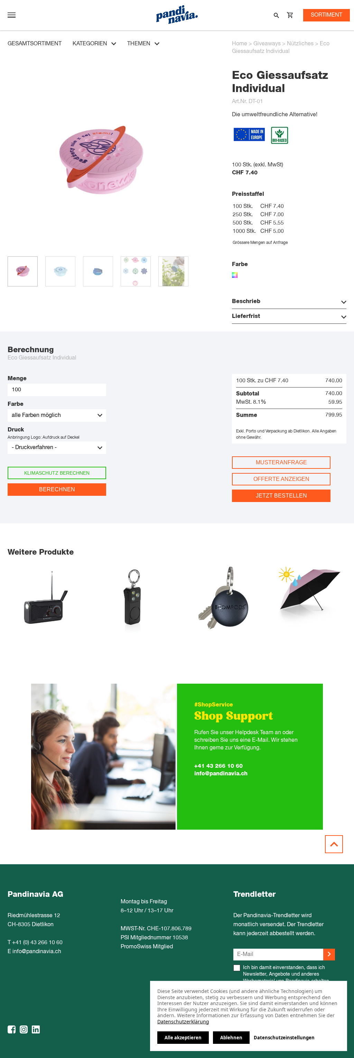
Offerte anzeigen (281, 479)
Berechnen (57, 489)
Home (239, 44)
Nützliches (300, 44)
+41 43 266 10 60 (218, 766)
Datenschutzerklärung (183, 1021)
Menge (17, 378)
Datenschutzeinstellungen (284, 1038)
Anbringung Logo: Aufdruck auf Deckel (44, 438)
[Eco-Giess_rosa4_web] (100, 252)
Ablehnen (231, 1037)
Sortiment (326, 15)
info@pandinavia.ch (221, 773)
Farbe (16, 404)
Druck (16, 429)
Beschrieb (246, 301)
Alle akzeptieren (183, 1037)
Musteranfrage (281, 462)
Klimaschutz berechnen (57, 473)
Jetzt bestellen (281, 496)
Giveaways (267, 44)
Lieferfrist (246, 316)
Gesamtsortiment (35, 44)
